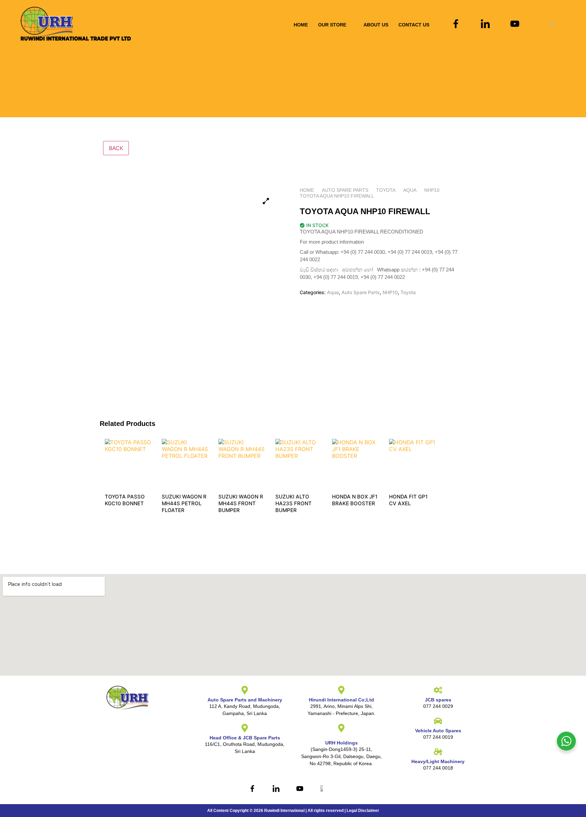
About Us (376, 24)
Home (301, 24)
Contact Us (413, 24)
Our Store (332, 24)
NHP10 (432, 190)
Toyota (385, 190)
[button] (335, 24)
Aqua (409, 190)
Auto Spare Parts (345, 190)
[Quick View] (116, 513)
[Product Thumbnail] (265, 201)
